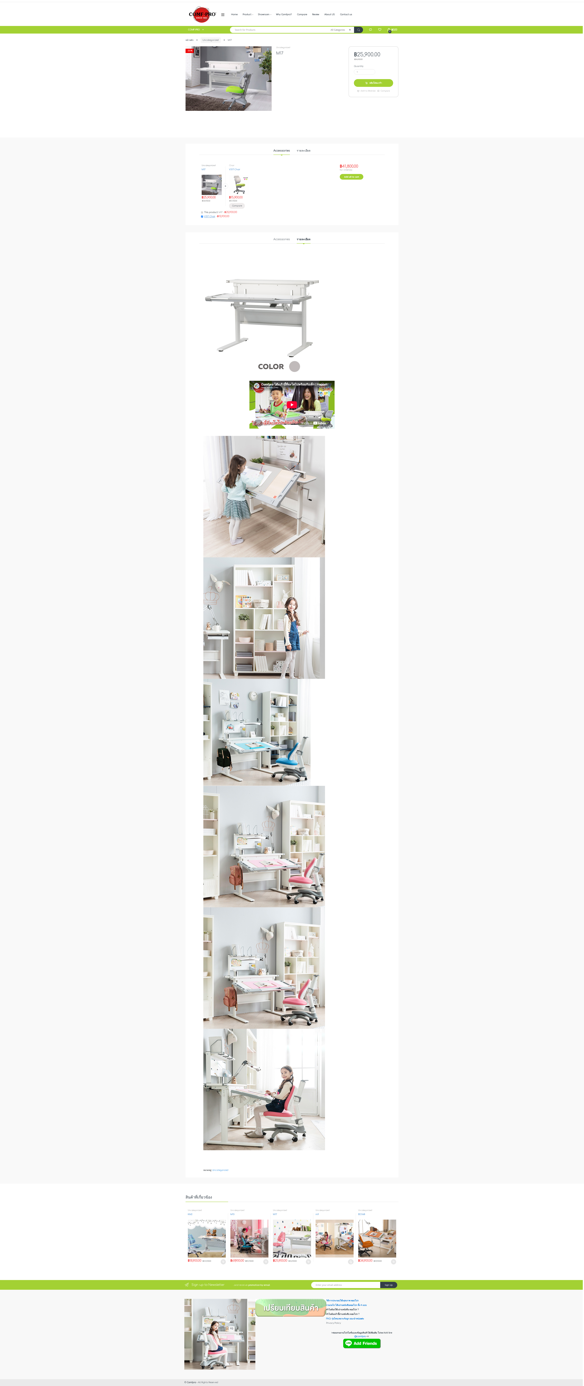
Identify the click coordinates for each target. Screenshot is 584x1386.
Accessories (281, 150)
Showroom (263, 14)
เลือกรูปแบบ (351, 1261)
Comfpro (191, 1382)
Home (234, 14)
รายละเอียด (304, 150)
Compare (302, 14)
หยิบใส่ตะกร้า (375, 82)
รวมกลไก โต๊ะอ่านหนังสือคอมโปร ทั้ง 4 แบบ (346, 1305)
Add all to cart (351, 176)
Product (247, 14)
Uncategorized (211, 40)
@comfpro (360, 1336)
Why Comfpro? (284, 14)
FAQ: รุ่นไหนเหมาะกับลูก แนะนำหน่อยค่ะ (345, 1319)
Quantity (358, 66)
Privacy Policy (333, 1323)
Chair (231, 165)
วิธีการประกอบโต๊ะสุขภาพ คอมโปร (342, 1300)
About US (329, 14)
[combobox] (278, 30)
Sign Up (389, 1285)
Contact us (346, 14)
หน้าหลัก (189, 40)
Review (315, 14)
